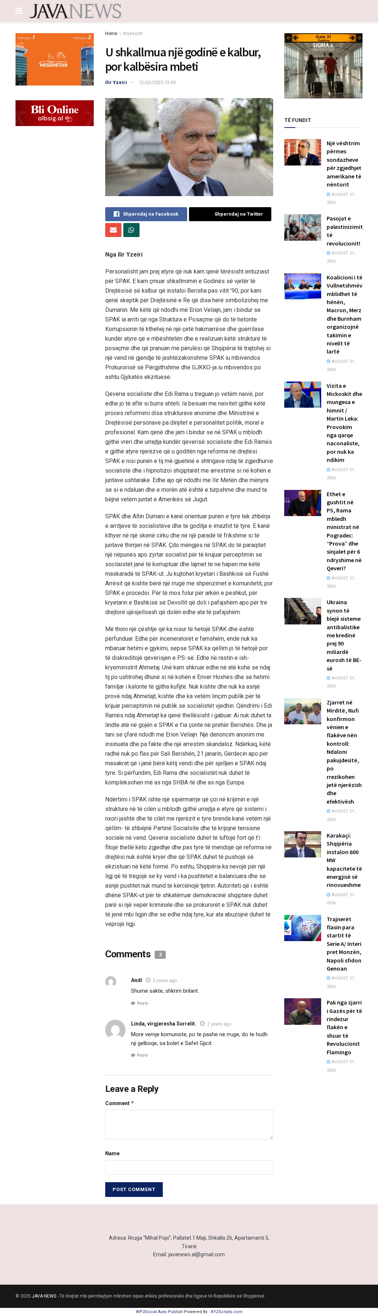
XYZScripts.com (227, 1311)
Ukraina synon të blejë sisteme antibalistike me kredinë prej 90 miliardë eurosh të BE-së (344, 635)
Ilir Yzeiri (116, 82)
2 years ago (165, 980)
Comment (119, 1103)
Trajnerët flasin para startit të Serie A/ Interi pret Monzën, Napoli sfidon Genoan (344, 943)
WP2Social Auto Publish (159, 1311)
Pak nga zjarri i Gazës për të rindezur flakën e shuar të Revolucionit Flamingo (344, 1027)
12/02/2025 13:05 (157, 82)
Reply (142, 1003)
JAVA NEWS (44, 1296)
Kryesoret (133, 33)
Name (112, 1153)
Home (111, 33)
